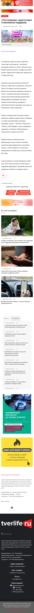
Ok (17, 610)
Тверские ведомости (18, 585)
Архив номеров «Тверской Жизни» (10, 475)
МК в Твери (19, 589)
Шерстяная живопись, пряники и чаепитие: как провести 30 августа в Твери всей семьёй (16, 343)
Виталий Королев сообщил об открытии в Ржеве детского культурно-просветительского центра (15, 353)
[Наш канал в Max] (12, 508)
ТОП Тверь (18, 587)
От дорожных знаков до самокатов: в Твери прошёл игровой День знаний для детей (16, 326)
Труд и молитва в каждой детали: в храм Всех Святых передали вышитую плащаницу (16, 363)
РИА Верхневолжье (18, 591)
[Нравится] (3, 176)
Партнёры (4, 16)
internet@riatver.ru (17, 579)
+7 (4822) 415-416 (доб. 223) (17, 572)
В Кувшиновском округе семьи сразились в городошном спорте (15, 335)
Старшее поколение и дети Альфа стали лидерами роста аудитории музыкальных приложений (15, 373)
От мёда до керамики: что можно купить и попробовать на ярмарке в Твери (15, 382)
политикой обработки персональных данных (17, 608)
